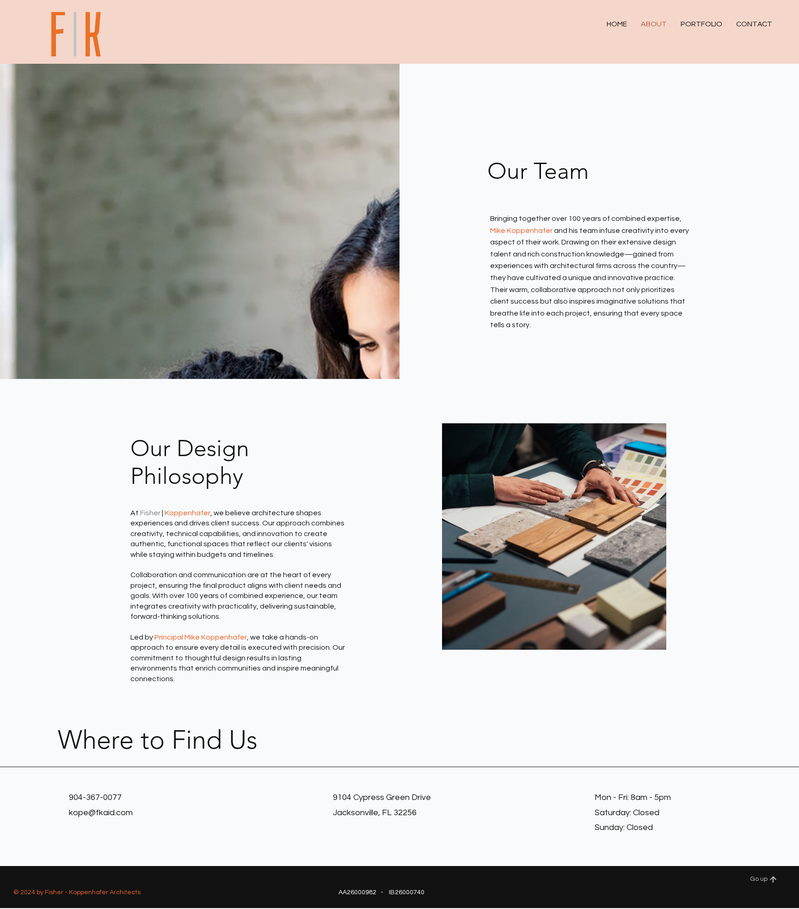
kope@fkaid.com (101, 812)
